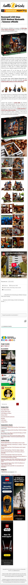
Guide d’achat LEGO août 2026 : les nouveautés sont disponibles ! (12, 466)
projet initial (17, 102)
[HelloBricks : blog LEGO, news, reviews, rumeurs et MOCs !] (13, 3)
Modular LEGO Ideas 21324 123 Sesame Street (12, 300)
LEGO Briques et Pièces (6, 413)
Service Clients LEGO (5, 411)
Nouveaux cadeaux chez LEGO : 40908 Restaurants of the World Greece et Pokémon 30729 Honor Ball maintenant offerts (13, 460)
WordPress (10, 570)
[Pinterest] (10, 340)
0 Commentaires (7, 289)
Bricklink (3, 418)
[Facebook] (2, 340)
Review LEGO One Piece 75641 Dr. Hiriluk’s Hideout (14, 430)
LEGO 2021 (11, 281)
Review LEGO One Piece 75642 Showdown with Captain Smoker (13, 448)
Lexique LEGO (4, 421)
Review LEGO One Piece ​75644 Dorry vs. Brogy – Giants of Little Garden (14, 445)
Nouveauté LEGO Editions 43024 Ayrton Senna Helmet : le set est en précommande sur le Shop (13, 436)
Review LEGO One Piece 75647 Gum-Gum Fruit (11, 454)
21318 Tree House (21, 108)
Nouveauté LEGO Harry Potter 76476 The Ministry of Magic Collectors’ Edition (12, 463)
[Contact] (14, 340)
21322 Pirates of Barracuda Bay (8, 110)
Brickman (5, 285)
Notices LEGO (4, 415)
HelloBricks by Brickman (16, 569)
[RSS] (12, 340)
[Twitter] (4, 340)
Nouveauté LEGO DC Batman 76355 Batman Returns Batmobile (13, 433)
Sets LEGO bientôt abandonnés (7, 416)
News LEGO (18, 287)
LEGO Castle (6, 287)
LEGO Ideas (12, 287)
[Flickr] (8, 340)
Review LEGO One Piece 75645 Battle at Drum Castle (13, 428)
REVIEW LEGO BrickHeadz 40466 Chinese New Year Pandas (13, 295)
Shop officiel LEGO (5, 409)
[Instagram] (6, 340)
